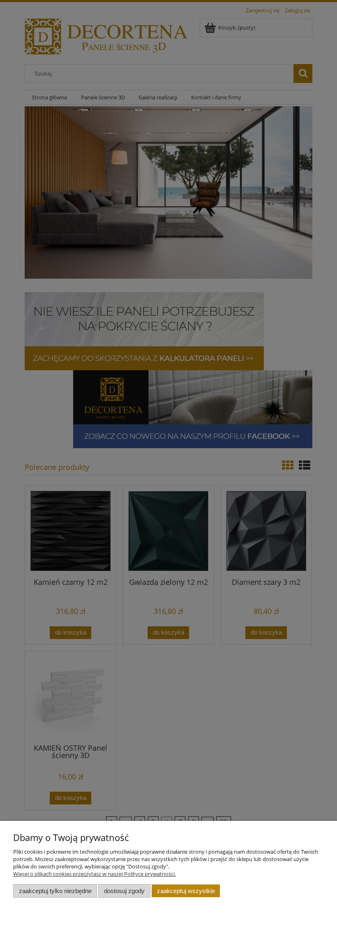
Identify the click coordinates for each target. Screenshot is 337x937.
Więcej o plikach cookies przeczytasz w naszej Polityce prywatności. (94, 873)
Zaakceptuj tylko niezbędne (55, 890)
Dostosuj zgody (124, 890)
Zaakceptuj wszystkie (186, 890)
